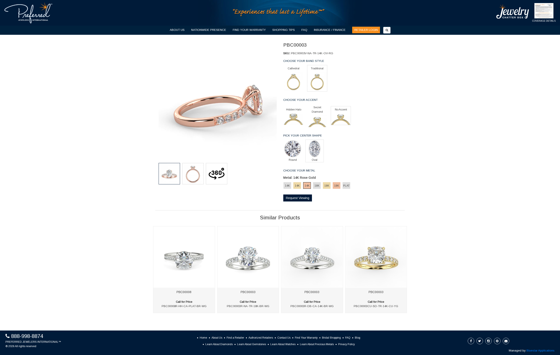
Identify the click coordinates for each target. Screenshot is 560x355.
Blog (357, 337)
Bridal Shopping (331, 337)
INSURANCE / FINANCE (330, 29)
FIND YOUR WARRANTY (249, 29)
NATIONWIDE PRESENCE (208, 29)
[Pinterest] (497, 341)
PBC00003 (248, 292)
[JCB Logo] (512, 11)
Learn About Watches (283, 344)
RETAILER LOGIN (366, 29)
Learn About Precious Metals (317, 344)
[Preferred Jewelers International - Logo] (28, 12)
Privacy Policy (346, 344)
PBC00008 (184, 292)
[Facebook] (471, 341)
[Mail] (506, 341)
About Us (217, 337)
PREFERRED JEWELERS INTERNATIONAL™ (33, 341)
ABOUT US (177, 29)
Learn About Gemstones (251, 344)
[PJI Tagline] (279, 12)
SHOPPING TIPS (283, 29)
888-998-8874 (27, 336)
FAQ (304, 29)
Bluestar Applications (541, 350)
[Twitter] (479, 341)
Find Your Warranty (306, 337)
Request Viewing (297, 198)
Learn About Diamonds (219, 344)
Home (203, 337)
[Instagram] (488, 341)
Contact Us (283, 337)
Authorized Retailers (260, 337)
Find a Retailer (235, 337)
